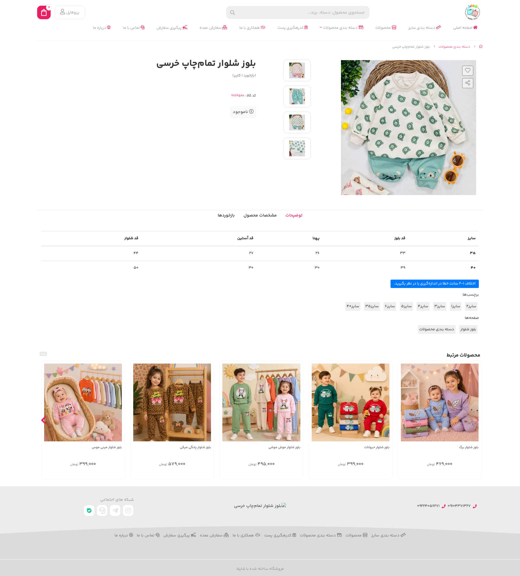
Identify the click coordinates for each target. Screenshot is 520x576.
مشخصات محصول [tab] (260, 215)
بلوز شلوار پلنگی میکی (195, 447)
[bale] (89, 510)
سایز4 (423, 306)
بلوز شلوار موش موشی (284, 447)
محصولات (383, 28)
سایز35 (372, 306)
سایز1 (455, 306)
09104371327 (459, 506)
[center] (232, 13)
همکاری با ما (250, 28)
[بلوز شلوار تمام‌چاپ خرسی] (260, 506)
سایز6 (390, 306)
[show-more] (474, 402)
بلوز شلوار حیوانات (376, 447)
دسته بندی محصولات (341, 28)
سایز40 (353, 306)
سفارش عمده (211, 28)
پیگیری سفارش (170, 28)
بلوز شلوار (468, 329)
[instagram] (128, 510)
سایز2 (471, 306)
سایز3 (439, 306)
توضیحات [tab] (294, 215)
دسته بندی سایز (422, 28)
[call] (102, 510)
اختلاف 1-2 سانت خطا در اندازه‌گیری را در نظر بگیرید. (434, 284)
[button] (476, 420)
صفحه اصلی (463, 28)
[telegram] (115, 510)
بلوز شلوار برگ (469, 447)
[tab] (226, 215)
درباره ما (100, 28)
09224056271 (428, 506)
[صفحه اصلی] (481, 47)
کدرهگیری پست (291, 28)
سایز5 (406, 306)
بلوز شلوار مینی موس (107, 447)
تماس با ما (132, 28)
